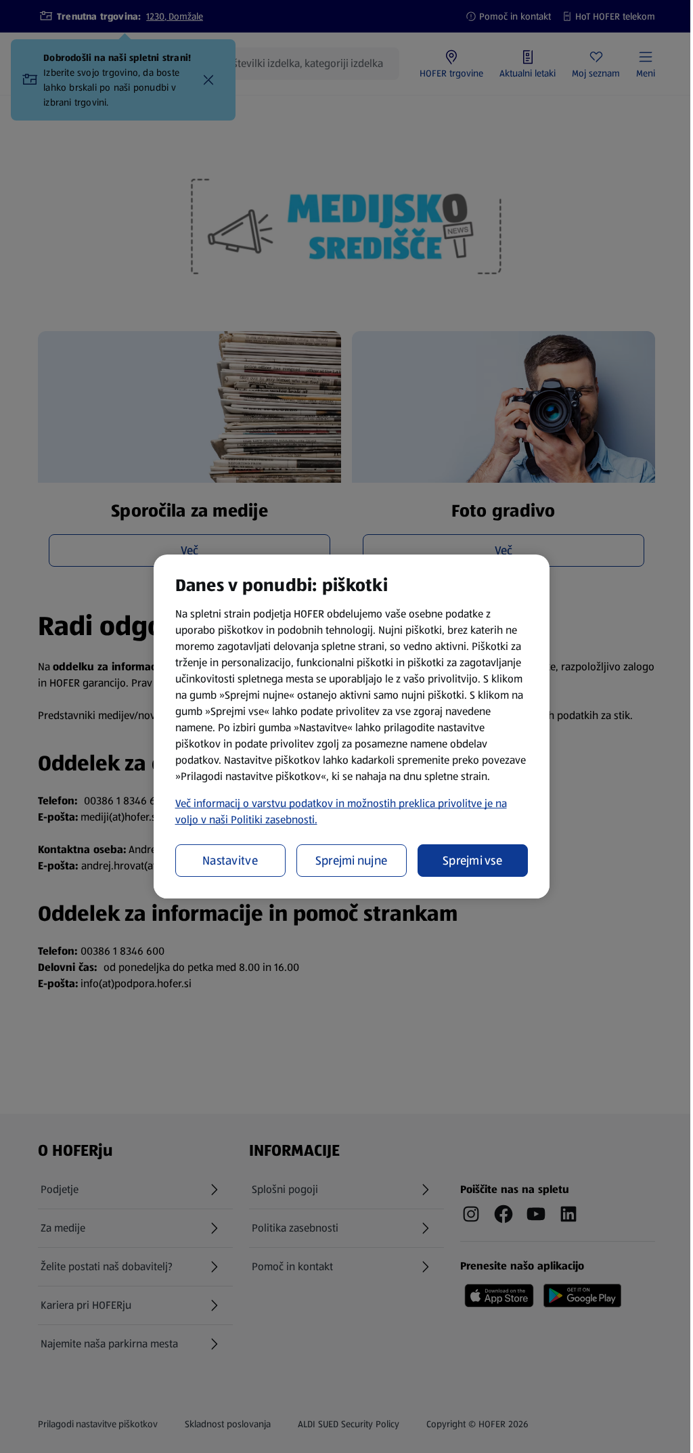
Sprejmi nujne (351, 860)
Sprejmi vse (472, 860)
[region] (352, 726)
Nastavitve (230, 860)
